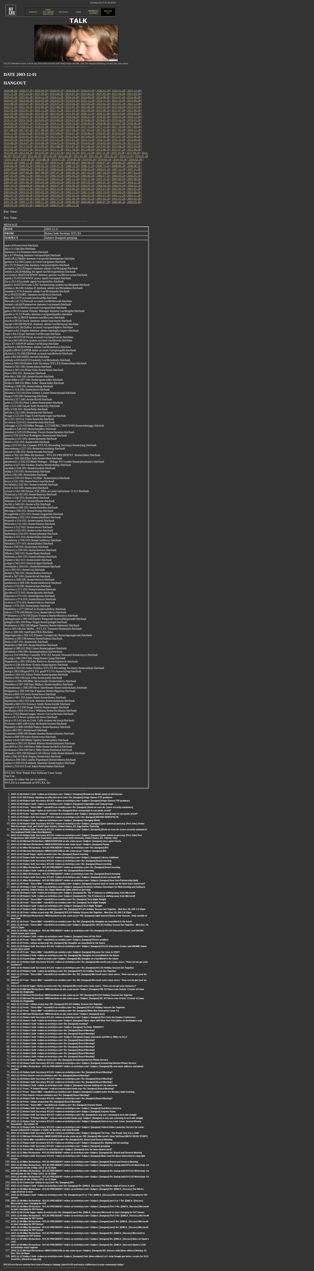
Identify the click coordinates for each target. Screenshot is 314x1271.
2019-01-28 (26, 123)
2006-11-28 (41, 175)
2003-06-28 (118, 189)
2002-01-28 (103, 195)
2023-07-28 (26, 103)
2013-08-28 (56, 146)
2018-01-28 (72, 126)
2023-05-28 (56, 103)
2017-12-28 (87, 126)
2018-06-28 (133, 123)
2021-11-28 (56, 110)
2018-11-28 (56, 123)
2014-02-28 (103, 143)
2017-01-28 (118, 130)
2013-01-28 (26, 149)
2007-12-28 (118, 169)
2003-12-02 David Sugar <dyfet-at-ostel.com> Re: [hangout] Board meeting (49, 854)
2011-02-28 (95, 156)
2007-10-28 (10, 172)
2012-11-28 (56, 149)
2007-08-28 (41, 172)
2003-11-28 (41, 189)
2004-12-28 (118, 182)
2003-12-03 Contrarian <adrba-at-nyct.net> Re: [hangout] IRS (42, 1182)
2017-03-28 (87, 130)
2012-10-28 (72, 149)
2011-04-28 (64, 156)
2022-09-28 (41, 107)
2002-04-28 (56, 195)
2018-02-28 (56, 126)
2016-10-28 (25, 133)
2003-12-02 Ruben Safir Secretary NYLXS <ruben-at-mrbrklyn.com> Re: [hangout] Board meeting (61, 861)
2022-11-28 (10, 107)
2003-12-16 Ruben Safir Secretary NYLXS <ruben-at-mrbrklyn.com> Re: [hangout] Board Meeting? (61, 1098)
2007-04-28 (103, 172)
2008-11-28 (87, 166)
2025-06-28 (87, 94)
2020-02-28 (103, 116)
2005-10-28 (103, 179)
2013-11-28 (10, 146)
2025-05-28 (103, 94)
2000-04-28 (10, 205)
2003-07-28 (103, 189)
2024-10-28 (72, 97)
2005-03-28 (72, 182)
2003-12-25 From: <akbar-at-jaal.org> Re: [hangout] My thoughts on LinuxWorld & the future (58, 943)
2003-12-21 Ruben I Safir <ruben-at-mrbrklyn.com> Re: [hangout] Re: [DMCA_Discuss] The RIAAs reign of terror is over (73, 1186)
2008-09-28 (118, 166)
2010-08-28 (42, 159)
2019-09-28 (41, 120)
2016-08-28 (56, 133)
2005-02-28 (87, 182)
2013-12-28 (134, 143)
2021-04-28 (26, 113)
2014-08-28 (10, 143)
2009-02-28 (41, 166)
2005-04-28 (56, 182)
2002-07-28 (10, 195)
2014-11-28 (103, 139)
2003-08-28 (87, 189)
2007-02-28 (134, 172)
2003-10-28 (56, 189)
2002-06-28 (26, 195)
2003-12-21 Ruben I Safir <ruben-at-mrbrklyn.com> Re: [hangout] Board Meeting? (53, 1030)
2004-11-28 (133, 182)
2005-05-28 (41, 182)
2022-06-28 (87, 107)
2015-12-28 (41, 136)
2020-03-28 (87, 116)
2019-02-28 (10, 123)
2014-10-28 (118, 139)
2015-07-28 (118, 136)
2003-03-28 (26, 192)
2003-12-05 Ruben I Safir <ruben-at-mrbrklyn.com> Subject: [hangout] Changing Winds (55, 820)
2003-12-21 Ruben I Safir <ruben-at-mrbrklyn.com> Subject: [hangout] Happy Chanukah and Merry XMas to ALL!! (69, 1037)
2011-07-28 (19, 156)
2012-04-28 (26, 153)
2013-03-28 (133, 146)
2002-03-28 (72, 195)
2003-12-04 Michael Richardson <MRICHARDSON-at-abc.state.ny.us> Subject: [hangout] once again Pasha (66, 841)
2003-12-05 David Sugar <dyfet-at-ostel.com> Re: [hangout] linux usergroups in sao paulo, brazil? (61, 810)
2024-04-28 (26, 100)
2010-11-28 (141, 156)
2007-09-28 (26, 172)
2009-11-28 (41, 162)
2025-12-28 (134, 90)
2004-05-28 (87, 185)
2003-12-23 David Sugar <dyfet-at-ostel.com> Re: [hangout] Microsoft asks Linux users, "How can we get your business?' (73, 986)
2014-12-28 (87, 139)
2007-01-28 (10, 175)
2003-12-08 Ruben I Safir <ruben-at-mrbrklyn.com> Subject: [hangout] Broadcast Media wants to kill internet (66, 794)
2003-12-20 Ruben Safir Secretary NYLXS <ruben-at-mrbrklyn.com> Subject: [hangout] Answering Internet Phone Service (73, 1063)
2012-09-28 (87, 149)
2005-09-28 (118, 179)
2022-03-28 (133, 107)
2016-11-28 (10, 133)
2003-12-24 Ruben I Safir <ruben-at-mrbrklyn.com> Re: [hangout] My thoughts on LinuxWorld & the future (65, 955)
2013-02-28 (10, 149)
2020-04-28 (72, 116)
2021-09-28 (87, 110)
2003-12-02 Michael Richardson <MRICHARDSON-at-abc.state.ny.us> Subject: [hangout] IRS (58, 851)
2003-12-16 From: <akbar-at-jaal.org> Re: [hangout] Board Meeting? (46, 1101)
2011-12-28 (87, 153)
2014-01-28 (118, 143)
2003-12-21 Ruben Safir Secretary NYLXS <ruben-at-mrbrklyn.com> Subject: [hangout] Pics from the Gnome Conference (73, 1017)
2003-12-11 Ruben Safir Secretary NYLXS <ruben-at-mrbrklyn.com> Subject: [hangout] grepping (60, 1146)
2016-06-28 (87, 133)
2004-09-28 (26, 185)
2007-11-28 (133, 169)
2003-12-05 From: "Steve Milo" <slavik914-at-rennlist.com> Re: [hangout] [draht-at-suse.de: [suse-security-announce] (72, 807)
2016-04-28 (118, 133)
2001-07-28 (56, 198)
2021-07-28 (118, 110)
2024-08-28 (103, 97)
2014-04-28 (72, 143)
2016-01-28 (26, 136)
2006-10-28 (56, 175)
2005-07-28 (10, 182)
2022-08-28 (56, 107)
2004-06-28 (72, 185)
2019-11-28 (10, 120)
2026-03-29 (87, 90)
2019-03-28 (133, 120)
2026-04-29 (72, 90)
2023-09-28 (133, 100)
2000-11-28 (41, 202)
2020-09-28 (133, 113)
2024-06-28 (133, 97)
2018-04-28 (26, 126)
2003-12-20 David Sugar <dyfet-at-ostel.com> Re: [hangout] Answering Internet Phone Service (59, 1060)
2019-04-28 (118, 120)
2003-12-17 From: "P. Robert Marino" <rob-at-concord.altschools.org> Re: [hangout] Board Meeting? (62, 1088)
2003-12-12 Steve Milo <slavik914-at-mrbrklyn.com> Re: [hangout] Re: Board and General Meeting (61, 1139)
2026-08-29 (10, 90)
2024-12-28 (41, 97)
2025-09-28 (41, 94)
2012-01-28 (72, 153)
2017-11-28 (103, 126)
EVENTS (33, 12)
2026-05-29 (56, 90)
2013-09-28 (41, 146)
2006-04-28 (10, 179)
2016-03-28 (133, 133)
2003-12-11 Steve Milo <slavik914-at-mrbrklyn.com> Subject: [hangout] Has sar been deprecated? (61, 1149)
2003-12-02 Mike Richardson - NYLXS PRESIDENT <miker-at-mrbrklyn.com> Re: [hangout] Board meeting (65, 867)
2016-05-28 (103, 133)
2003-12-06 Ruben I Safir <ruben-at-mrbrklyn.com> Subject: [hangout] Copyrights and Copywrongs (62, 804)
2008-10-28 (103, 166)
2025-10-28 (25, 94)
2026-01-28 (118, 90)
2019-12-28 (134, 116)
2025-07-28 (72, 94)
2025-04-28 (118, 94)
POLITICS (63, 12)
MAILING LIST (108, 12)
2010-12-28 (126, 156)
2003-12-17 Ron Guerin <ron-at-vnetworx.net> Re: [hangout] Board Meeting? (50, 1095)
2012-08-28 (103, 149)
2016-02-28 (10, 136)
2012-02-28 (56, 153)
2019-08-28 (56, 120)
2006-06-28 (118, 175)
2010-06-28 (73, 159)
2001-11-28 (133, 195)
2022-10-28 (25, 107)
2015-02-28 (56, 139)
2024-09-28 (87, 97)
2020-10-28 (118, 113)
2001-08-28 (41, 198)
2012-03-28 (41, 153)
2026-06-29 (41, 90)
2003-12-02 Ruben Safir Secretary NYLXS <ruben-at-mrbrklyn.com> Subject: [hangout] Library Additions (65, 857)
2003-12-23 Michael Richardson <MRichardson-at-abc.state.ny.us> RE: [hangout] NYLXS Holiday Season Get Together (72, 995)
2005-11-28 (87, 179)
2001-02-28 (134, 198)
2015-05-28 (10, 139)
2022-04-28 (118, 107)
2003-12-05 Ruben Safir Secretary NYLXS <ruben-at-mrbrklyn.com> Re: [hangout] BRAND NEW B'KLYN (64, 817)
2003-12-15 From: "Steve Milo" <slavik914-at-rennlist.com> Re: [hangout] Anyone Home (56, 1105)
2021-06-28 (133, 110)
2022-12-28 (134, 103)
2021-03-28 (41, 113)
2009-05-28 (133, 162)
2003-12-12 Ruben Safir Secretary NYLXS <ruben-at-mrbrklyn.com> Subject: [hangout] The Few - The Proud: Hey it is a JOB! (75, 1133)
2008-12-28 (72, 166)
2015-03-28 (41, 139)
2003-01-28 (56, 192)
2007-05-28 (87, 172)
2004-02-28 (134, 185)
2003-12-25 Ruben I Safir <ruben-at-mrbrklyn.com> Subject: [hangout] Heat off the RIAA (56, 936)
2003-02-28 (41, 192)
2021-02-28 (56, 113)
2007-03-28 (118, 172)
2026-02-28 (103, 90)
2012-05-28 (10, 153)
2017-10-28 (118, 126)
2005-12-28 (72, 179)
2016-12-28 (134, 130)
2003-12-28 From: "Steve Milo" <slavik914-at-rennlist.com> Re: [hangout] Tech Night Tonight (58, 899)
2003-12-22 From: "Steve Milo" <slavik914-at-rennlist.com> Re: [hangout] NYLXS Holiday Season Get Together (68, 1007)
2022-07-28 (72, 107)
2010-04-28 (104, 159)
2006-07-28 (103, 175)
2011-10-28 (117, 153)
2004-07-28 (56, 185)
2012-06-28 (133, 149)
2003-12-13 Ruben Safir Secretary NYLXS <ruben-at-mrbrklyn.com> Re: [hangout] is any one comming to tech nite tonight (73, 1115)
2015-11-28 (56, 136)
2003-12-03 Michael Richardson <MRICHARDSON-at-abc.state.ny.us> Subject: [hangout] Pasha (60, 844)
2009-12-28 (26, 162)
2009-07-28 (103, 162)
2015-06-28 (133, 136)
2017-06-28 (41, 130)
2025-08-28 (56, 94)
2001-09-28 (26, 198)
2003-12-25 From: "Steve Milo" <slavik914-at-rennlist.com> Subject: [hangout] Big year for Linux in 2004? (65, 952)
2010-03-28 (119, 159)
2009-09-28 (72, 162)
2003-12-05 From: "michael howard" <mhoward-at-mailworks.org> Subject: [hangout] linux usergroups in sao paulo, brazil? (74, 814)
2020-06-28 (41, 116)
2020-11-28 (103, 113)
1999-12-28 (72, 205)
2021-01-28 (72, 113)
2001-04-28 (103, 198)
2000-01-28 (56, 205)
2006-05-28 (133, 175)
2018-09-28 (87, 123)
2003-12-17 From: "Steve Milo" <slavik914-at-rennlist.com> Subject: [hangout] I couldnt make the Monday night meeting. (73, 1092)
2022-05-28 (103, 107)
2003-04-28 (10, 192)
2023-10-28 (118, 100)
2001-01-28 (10, 202)
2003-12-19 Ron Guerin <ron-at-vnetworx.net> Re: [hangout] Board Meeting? (50, 1075)
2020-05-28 (56, 116)
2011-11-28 (102, 153)
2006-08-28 (87, 175)
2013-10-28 (25, 146)
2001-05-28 (87, 198)
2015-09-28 (87, 136)
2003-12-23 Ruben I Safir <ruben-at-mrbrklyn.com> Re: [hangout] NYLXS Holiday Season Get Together (63, 971)
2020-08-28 (10, 116)
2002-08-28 (133, 192)
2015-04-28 (26, 139)
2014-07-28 (26, 143)
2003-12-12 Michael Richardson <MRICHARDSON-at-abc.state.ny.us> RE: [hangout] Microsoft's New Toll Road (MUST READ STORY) (79, 1136)
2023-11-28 (103, 100)
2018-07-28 (118, 123)
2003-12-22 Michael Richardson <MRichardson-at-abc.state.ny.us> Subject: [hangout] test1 (58, 1014)
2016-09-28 (41, 133)
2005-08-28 (133, 179)
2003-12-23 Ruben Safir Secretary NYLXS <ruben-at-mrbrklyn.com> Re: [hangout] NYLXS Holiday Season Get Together (72, 968)
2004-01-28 (10, 189)
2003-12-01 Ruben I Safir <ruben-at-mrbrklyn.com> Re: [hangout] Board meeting (52, 870)
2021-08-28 (103, 110)
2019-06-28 (87, 120)
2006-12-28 (26, 175)
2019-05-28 (103, 120)
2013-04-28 (118, 146)
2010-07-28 (58, 159)
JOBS (78, 12)
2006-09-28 (72, 175)
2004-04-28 (103, 185)
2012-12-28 (41, 149)
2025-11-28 (10, 94)
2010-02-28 (135, 159)
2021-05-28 (10, 113)
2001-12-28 (118, 195)
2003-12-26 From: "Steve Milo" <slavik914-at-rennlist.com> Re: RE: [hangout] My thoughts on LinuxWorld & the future (71, 921)
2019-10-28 (25, 120)
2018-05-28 (10, 126)
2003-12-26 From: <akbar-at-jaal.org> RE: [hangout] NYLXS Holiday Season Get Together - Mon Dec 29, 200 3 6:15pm (71, 912)
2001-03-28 (118, 198)
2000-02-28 (41, 205)
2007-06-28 (72, 172)
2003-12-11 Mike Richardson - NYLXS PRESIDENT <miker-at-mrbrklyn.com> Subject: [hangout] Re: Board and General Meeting (76, 1152)
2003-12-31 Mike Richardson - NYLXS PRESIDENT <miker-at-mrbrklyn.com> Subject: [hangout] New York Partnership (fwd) (74, 880)
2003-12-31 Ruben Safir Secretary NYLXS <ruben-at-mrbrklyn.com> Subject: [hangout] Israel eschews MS (65, 877)
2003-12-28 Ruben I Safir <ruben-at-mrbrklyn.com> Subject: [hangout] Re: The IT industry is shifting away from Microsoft (73, 893)
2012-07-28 (118, 149)
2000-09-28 (72, 202)
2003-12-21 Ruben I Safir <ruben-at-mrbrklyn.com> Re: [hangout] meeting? (49, 1024)
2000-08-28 (87, 202)
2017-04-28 (72, 130)
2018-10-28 (72, 123)
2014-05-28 (56, 143)
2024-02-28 (56, 100)
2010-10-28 (11, 159)
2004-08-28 (41, 185)
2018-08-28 (103, 123)
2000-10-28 (56, 202)
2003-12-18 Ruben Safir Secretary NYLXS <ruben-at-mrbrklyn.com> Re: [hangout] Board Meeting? (61, 1079)
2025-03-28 (133, 94)
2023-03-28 (87, 103)
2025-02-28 (10, 97)
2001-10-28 (10, 198)
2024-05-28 (10, 100)
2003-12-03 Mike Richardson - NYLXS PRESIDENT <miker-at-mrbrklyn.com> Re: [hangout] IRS (59, 847)
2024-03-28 (41, 100)
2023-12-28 (87, 100)
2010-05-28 (89, 159)
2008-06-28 (26, 169)
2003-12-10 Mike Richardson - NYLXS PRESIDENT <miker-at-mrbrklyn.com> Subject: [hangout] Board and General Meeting (74, 1162)
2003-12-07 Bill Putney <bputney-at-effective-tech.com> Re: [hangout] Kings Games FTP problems (61, 797)
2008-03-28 (72, 169)
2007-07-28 (56, 172)
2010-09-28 (27, 159)
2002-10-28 (103, 192)
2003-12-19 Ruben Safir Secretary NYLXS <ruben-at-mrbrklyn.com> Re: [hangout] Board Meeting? (61, 1072)
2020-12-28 (87, 113)
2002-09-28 (118, 192)
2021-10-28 (72, 110)
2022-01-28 (26, 110)
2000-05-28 (133, 202)
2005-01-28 (103, 182)
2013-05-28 (103, 146)
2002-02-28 (87, 195)
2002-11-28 (87, 192)
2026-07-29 (26, 90)
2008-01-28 (103, 169)
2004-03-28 (118, 185)
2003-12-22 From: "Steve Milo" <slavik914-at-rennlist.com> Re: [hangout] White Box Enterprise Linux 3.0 (65, 1010)
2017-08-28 (10, 130)
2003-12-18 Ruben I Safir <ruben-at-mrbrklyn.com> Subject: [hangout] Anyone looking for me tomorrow (64, 1085)
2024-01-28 (72, 100)
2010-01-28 (10, 162)
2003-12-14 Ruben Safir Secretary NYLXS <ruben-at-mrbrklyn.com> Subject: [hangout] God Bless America (66, 1108)
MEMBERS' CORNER (93, 12)
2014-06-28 (41, 143)
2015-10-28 (72, 136)
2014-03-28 (87, 143)
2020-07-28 (26, 116)
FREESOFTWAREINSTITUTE (48, 12)
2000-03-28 (26, 205)
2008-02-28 (87, 169)
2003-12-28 (26, 189)
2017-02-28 (103, 130)
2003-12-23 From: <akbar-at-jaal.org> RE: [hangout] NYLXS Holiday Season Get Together (56, 1004)
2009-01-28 (56, 166)
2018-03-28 (41, 126)
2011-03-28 (80, 156)
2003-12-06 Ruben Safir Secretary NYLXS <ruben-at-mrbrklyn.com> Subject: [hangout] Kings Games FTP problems (70, 800)
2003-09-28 (72, 189)
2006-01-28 (56, 179)
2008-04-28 (56, 169)
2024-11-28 (56, 97)
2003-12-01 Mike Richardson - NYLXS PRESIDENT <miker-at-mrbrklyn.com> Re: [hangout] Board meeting (65, 874)
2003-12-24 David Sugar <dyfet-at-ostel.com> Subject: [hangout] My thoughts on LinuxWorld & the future (64, 958)
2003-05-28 (133, 189)
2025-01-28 (26, 97)
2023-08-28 (10, 103)
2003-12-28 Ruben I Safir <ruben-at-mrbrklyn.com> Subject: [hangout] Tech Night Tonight (56, 906)
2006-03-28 (26, 179)
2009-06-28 (118, 162)
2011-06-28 (34, 156)
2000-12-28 (26, 202)
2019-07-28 (72, 120)
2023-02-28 (103, 103)
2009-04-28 (10, 166)
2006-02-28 (41, 179)
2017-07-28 (26, 130)
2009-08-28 (87, 162)
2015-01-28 (72, 139)
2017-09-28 (133, 126)
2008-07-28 (10, 169)
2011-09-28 (133, 153)
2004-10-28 (10, 185)
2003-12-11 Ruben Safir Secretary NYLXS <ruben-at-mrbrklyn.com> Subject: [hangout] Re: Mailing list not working (69, 1143)
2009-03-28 (26, 166)
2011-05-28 (49, 156)
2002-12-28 (72, 192)
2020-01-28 (118, 116)
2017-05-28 (56, 130)
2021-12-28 (41, 110)
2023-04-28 (72, 103)
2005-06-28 (26, 182)
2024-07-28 (118, 97)
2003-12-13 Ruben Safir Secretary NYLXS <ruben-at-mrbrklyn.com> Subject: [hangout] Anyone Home (63, 1111)
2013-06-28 (87, 146)
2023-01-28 (118, 103)
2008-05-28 (41, 169)
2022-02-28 (10, 110)
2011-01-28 (110, 156)
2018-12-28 (41, 123)
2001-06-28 (72, 198)
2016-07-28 (72, 133)
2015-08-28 (103, 136)
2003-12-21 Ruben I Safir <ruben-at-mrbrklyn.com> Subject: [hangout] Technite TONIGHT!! (57, 1027)
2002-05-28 (41, 195)
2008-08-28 (133, 166)
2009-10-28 (56, 162)
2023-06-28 (41, 103)
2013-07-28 (72, 146)
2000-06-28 (118, 202)
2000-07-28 (103, 202)
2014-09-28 (133, 139)
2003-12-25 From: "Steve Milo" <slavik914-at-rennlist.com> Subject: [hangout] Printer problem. (60, 940)
